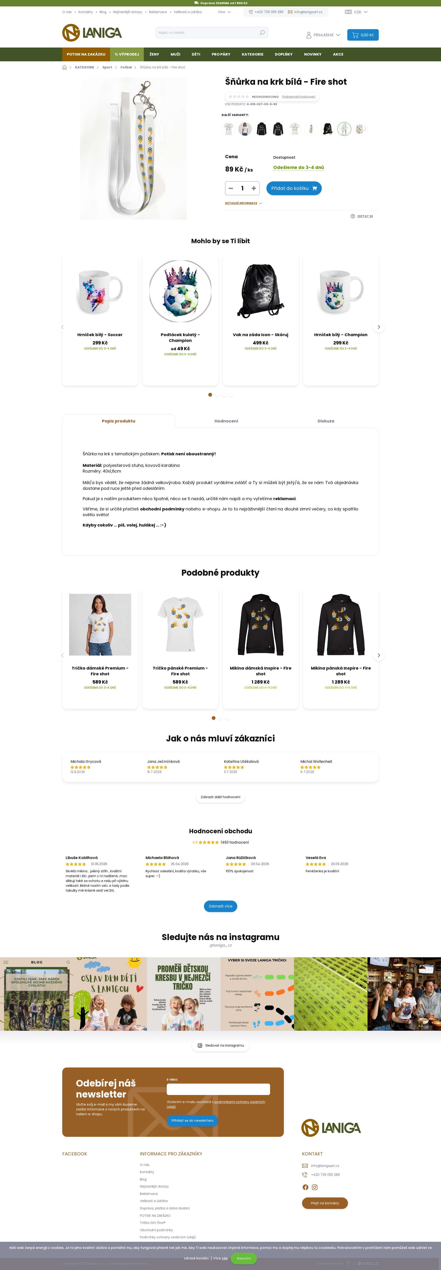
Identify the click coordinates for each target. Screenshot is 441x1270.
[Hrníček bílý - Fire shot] (361, 129)
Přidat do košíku (289, 188)
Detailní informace (241, 203)
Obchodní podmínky (156, 1230)
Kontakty (86, 12)
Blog (103, 12)
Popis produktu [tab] (118, 421)
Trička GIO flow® (153, 1222)
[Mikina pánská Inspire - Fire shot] (278, 129)
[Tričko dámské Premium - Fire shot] (245, 129)
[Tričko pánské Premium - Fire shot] (228, 129)
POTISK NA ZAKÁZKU (155, 1215)
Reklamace (158, 12)
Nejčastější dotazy (127, 12)
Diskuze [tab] (326, 421)
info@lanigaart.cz (325, 1165)
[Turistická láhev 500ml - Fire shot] (311, 129)
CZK (357, 12)
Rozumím (244, 1258)
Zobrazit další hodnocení (220, 797)
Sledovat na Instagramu (224, 1045)
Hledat (262, 32)
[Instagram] (314, 1186)
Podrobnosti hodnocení (298, 97)
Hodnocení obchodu (220, 831)
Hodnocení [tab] (226, 421)
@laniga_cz (220, 945)
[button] (210, 394)
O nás (67, 12)
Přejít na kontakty (325, 1203)
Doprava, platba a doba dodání (165, 1208)
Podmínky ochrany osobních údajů (168, 1237)
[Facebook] (305, 1186)
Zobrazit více (220, 906)
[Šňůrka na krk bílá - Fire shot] (344, 129)
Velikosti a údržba (188, 12)
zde (225, 1258)
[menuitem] (88, 54)
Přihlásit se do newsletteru (192, 1120)
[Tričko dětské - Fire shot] (295, 129)
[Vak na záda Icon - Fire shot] (328, 129)
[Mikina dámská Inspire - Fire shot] (262, 129)
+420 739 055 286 (325, 1174)
